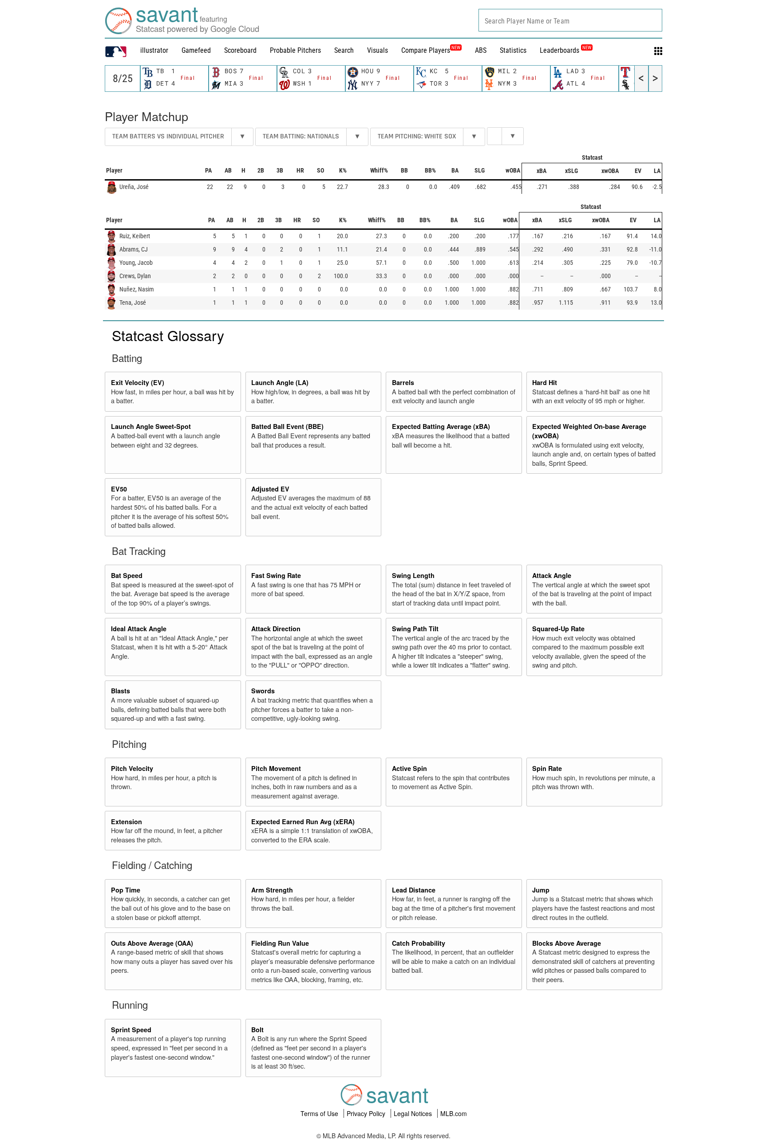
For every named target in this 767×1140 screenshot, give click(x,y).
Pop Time (125, 889)
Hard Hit (544, 382)
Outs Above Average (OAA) (152, 943)
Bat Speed (126, 575)
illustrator (154, 50)
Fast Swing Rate (276, 575)
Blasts (120, 690)
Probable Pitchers (295, 50)
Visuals (377, 50)
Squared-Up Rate (558, 628)
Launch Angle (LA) (279, 382)
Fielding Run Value (280, 943)
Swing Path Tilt (415, 628)
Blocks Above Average (566, 943)
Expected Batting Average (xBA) (441, 426)
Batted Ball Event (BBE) (287, 426)
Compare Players (425, 50)
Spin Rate (547, 768)
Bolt (257, 1029)
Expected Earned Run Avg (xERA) (303, 821)
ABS (480, 50)
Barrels (403, 382)
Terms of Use (320, 1113)
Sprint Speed (131, 1029)
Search (344, 50)
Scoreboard (240, 50)
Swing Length (413, 575)
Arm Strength (272, 889)
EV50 (119, 488)
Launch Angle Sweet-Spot (151, 426)
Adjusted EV (270, 488)
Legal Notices (414, 1113)
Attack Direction (275, 628)
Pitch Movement (276, 768)
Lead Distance (413, 889)
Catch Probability (418, 943)
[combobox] (570, 20)
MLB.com (453, 1113)
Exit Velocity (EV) (137, 382)
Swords (263, 690)
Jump (541, 889)
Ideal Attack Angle (138, 628)
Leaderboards (565, 50)
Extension (126, 821)
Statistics (513, 50)
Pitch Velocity (132, 768)
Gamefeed (196, 50)
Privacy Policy (367, 1113)
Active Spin (409, 768)
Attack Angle (551, 575)
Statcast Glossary (168, 335)
